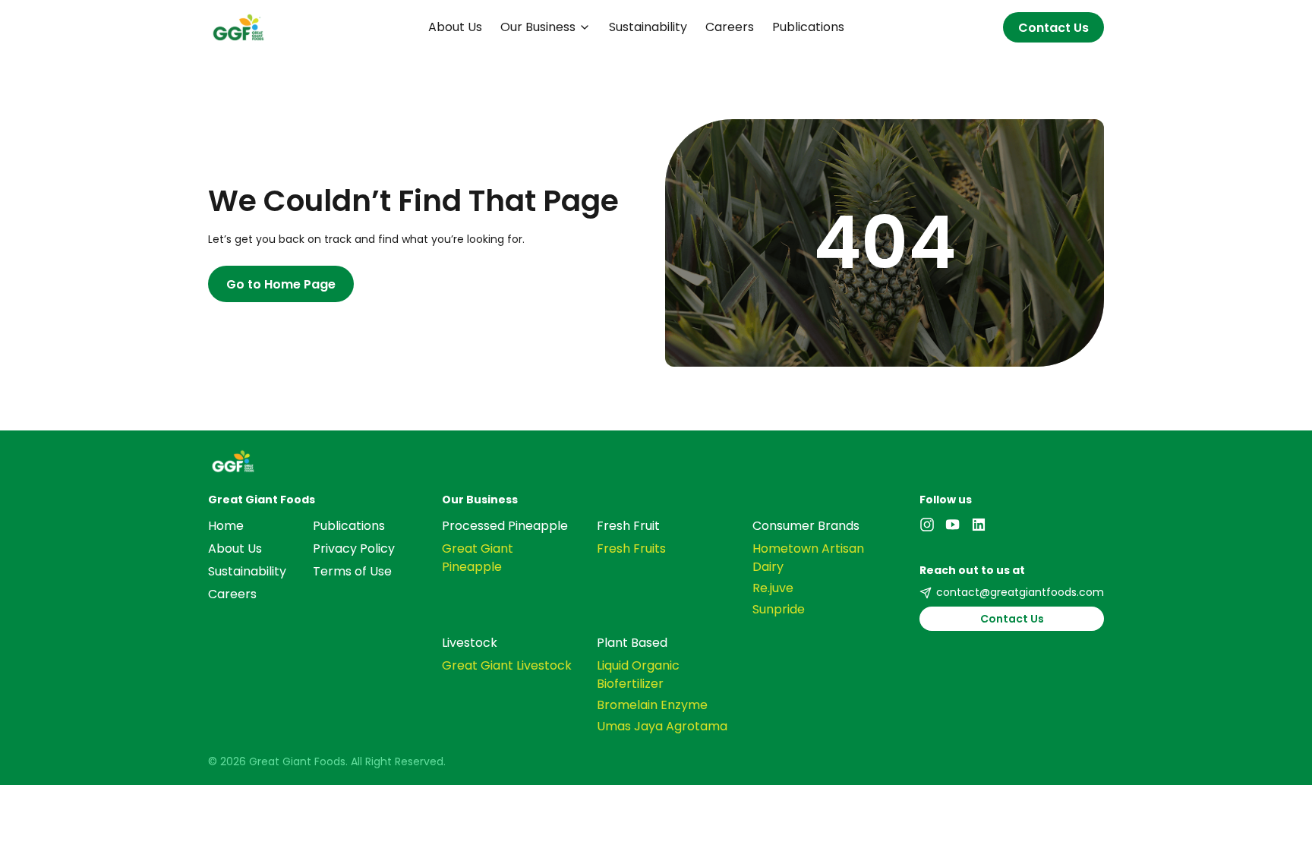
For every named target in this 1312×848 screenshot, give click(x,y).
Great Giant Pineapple (477, 557)
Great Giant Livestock (507, 665)
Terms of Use (352, 571)
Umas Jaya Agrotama (662, 726)
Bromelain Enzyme (652, 705)
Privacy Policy (354, 548)
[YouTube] (952, 524)
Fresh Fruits (631, 548)
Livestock (469, 642)
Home (226, 525)
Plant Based (632, 642)
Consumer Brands (805, 525)
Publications (808, 27)
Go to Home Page (281, 284)
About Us (455, 27)
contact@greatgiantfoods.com (1020, 592)
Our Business (538, 27)
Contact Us (1053, 27)
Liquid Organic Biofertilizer (638, 674)
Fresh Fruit (628, 525)
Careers (729, 27)
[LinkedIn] (978, 524)
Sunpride (778, 609)
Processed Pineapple (505, 525)
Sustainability (648, 27)
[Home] (656, 461)
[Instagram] (927, 524)
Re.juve (772, 588)
